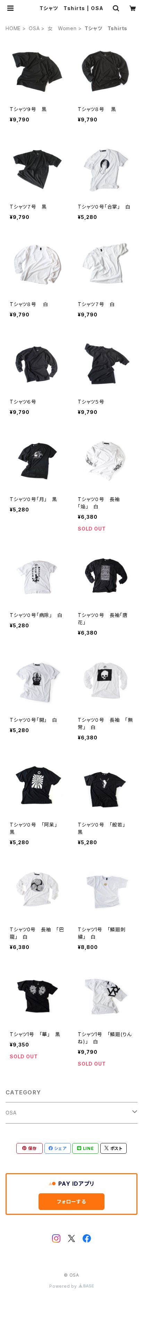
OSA (34, 28)
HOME (13, 28)
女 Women (62, 28)
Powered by (63, 1286)
